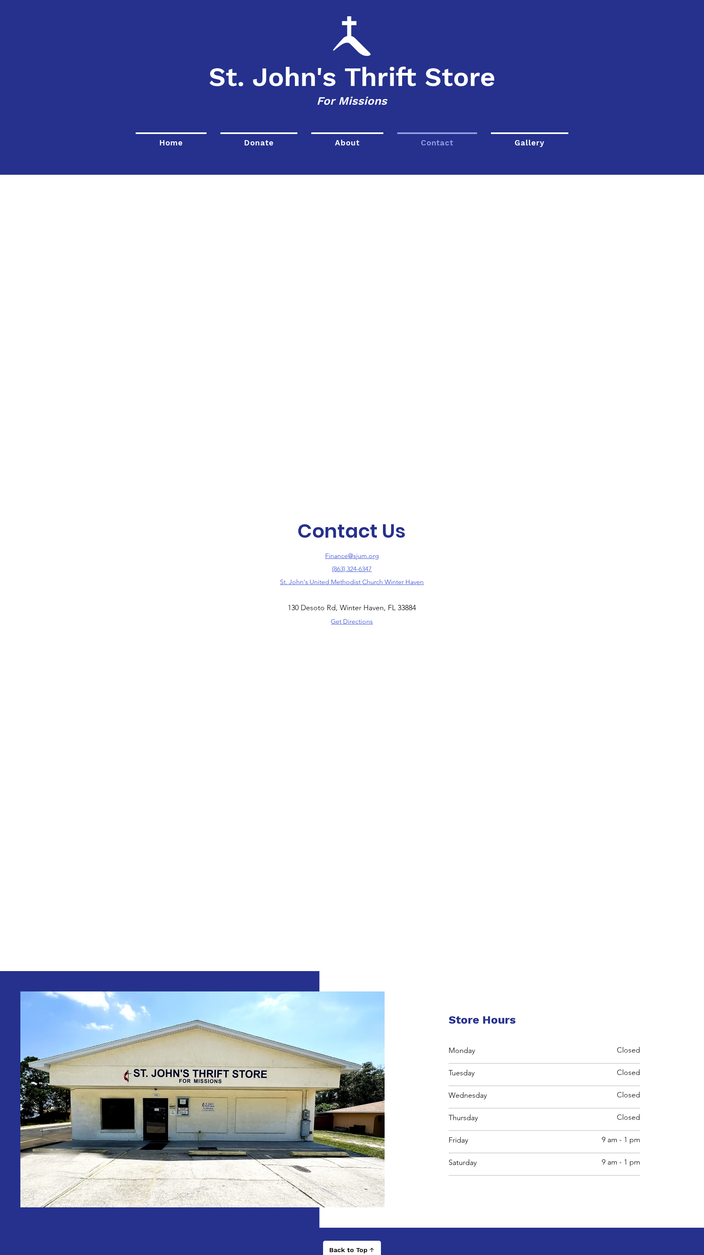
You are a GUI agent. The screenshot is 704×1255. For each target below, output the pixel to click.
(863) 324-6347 (352, 569)
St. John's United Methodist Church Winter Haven (352, 582)
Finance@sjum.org (352, 556)
